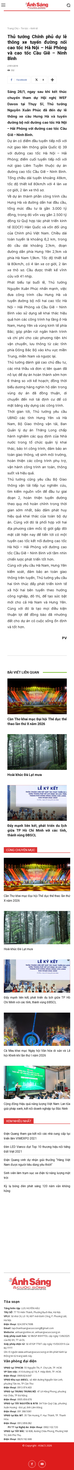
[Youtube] (42, 1464)
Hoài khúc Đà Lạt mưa (24, 775)
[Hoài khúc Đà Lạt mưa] (37, 752)
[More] (52, 80)
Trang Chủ (12, 28)
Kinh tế (34, 28)
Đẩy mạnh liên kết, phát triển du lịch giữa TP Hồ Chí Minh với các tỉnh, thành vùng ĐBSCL (37, 830)
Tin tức (24, 28)
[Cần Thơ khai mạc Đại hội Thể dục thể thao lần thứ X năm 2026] (37, 696)
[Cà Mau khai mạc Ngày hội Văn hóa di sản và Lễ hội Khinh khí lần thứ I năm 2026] (37, 1029)
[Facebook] (32, 1464)
